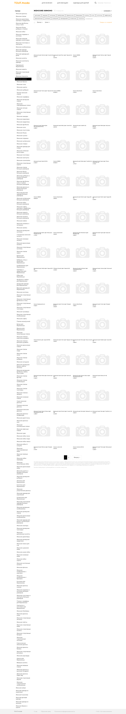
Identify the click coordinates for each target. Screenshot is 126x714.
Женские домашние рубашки (23, 477)
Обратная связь (46, 711)
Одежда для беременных (20, 65)
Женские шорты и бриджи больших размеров (22, 472)
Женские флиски (22, 567)
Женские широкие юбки (23, 548)
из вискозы (73, 18)
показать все (89, 18)
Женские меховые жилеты (22, 239)
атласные (52, 15)
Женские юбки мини (23, 436)
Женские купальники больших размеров (23, 199)
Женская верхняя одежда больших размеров (22, 194)
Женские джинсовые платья (23, 345)
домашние (55, 18)
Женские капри (21, 688)
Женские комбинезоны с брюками (21, 577)
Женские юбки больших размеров (23, 203)
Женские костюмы (22, 292)
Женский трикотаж (22, 695)
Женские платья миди (22, 350)
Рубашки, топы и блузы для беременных (22, 261)
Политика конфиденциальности (64, 711)
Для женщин (62, 3)
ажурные (45, 15)
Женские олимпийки (23, 160)
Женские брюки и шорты (21, 706)
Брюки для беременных (21, 256)
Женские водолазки (23, 119)
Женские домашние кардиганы (23, 540)
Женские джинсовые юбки (23, 467)
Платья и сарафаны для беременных (23, 601)
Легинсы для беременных (21, 481)
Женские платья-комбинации (22, 380)
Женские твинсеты (22, 76)
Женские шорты (22, 87)
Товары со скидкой (106, 22)
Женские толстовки (23, 155)
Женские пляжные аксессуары (23, 151)
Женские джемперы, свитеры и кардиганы (23, 19)
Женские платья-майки (22, 385)
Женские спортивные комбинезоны (24, 315)
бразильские (70, 15)
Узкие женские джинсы (21, 401)
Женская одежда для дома (22, 54)
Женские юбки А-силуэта (22, 444)
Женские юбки (20, 31)
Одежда (17, 11)
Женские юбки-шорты (22, 559)
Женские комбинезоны (23, 47)
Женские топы (21, 84)
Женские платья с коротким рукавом (23, 337)
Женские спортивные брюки (24, 112)
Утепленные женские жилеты (23, 235)
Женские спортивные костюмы (24, 248)
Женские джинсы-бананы (22, 648)
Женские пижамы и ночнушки (23, 224)
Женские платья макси (22, 252)
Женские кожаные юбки (22, 555)
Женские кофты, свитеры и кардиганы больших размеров (24, 208)
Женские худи (21, 433)
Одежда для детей (81, 3)
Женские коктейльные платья (23, 425)
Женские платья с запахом (22, 393)
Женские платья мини (22, 354)
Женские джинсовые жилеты (23, 243)
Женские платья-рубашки (22, 358)
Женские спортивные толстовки (24, 308)
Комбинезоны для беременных (22, 266)
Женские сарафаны (23, 97)
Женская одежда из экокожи (22, 702)
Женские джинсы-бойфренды (22, 414)
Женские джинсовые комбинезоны (23, 516)
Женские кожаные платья (22, 397)
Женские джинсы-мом (22, 421)
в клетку (87, 15)
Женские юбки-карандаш (22, 459)
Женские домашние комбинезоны (23, 508)
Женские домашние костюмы (23, 231)
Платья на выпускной (23, 321)
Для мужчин (47, 3)
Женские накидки (22, 116)
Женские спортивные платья (24, 295)
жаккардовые (64, 18)
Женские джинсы (21, 13)
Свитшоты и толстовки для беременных (21, 607)
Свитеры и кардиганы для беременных (21, 271)
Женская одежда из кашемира (22, 691)
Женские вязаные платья (22, 666)
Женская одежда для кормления (23, 494)
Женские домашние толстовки (23, 529)
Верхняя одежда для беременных (23, 288)
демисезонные (39, 18)
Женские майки (22, 221)
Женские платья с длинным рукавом (22, 341)
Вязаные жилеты (22, 662)
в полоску (99, 15)
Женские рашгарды (23, 656)
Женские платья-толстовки (22, 389)
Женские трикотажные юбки (23, 463)
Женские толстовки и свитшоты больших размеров (24, 597)
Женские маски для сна (23, 544)
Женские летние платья (22, 108)
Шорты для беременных (21, 659)
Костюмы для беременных (21, 582)
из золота (81, 18)
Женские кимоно (21, 79)
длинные (47, 18)
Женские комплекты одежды (22, 61)
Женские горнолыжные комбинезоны (21, 683)
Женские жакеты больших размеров (23, 213)
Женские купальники (23, 141)
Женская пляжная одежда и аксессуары (23, 39)
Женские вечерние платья (23, 100)
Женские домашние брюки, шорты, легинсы (23, 366)
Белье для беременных (21, 324)
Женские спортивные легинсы (24, 618)
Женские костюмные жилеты (23, 563)
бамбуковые (61, 15)
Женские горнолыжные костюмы (21, 639)
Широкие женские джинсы (23, 410)
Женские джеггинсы (23, 418)
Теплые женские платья (22, 93)
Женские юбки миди (23, 439)
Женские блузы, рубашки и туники (22, 28)
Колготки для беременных (21, 485)
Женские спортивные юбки (24, 625)
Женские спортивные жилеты (24, 629)
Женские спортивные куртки (24, 304)
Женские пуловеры (23, 311)
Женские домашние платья (23, 512)
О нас (35, 711)
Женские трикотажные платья (23, 333)
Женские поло (21, 127)
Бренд (39, 22)
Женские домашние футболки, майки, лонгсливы (23, 372)
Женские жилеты (21, 58)
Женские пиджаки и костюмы (22, 35)
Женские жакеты (21, 69)
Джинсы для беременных (21, 329)
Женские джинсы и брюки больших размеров (23, 188)
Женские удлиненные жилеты (23, 533)
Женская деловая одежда (21, 698)
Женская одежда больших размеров (22, 50)
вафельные (108, 15)
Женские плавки (22, 144)
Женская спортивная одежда (22, 72)
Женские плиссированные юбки (22, 450)
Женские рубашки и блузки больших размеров (23, 177)
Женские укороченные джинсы (24, 489)
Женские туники (22, 135)
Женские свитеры (22, 525)
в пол (92, 15)
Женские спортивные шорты (24, 163)
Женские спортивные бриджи (24, 634)
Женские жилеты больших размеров (23, 217)
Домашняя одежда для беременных (22, 284)
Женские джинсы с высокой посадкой (23, 670)
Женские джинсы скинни (22, 586)
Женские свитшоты (23, 157)
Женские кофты (22, 318)
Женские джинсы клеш (22, 614)
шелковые (37, 15)
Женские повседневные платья (24, 104)
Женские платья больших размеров (23, 168)
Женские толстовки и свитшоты (23, 43)
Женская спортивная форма (23, 678)
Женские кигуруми (23, 362)
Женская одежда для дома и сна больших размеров (23, 521)
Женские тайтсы (22, 622)
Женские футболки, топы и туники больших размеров (23, 183)
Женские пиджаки (22, 138)
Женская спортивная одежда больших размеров (23, 503)
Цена (46, 22)
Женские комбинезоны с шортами (21, 571)
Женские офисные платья (23, 429)
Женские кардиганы (23, 122)
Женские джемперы (23, 537)
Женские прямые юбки (22, 454)
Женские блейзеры (23, 611)
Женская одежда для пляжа (23, 147)
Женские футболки (23, 124)
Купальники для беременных (22, 498)
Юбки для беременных (21, 276)
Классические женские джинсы (22, 643)
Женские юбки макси (23, 441)
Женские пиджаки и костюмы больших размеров (23, 591)
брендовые (79, 15)
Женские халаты (22, 228)
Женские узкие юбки (23, 552)
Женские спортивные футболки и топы (24, 299)
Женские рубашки (22, 90)
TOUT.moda (18, 711)
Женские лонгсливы (23, 130)
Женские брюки (22, 81)
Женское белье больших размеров (23, 172)
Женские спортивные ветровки (24, 652)
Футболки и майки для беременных (23, 280)
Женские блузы (22, 133)
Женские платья (21, 16)
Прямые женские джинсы (22, 406)
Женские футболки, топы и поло (22, 24)
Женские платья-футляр (22, 376)
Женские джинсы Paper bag (22, 674)
